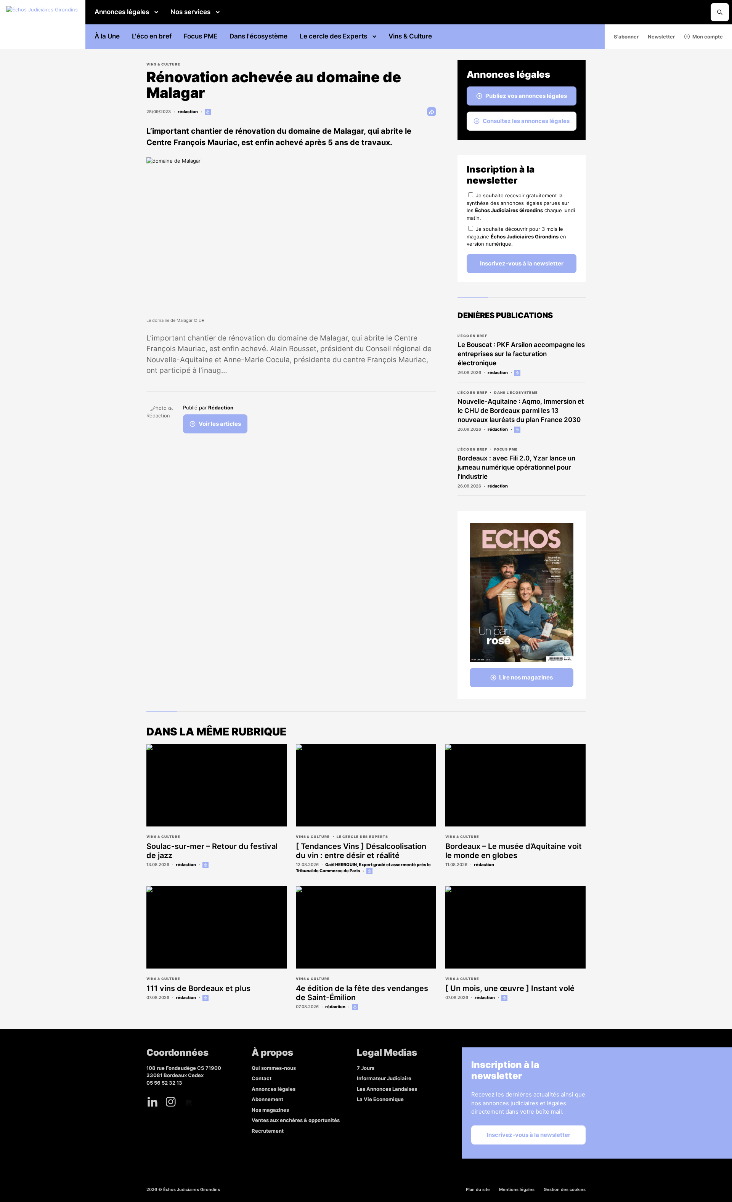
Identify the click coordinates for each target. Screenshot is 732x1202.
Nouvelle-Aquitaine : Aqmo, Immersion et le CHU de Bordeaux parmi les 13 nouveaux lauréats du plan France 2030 (521, 411)
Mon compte (707, 37)
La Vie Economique (380, 1099)
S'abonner (626, 37)
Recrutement (268, 1131)
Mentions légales (517, 1189)
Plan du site (478, 1189)
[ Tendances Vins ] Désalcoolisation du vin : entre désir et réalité (361, 851)
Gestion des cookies (565, 1189)
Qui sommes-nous (274, 1068)
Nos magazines (270, 1110)
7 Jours (365, 1068)
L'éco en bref (152, 36)
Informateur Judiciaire (384, 1078)
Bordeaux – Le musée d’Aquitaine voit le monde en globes (513, 851)
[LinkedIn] (152, 1102)
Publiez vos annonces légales (526, 95)
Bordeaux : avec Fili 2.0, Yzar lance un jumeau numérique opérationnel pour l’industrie (516, 467)
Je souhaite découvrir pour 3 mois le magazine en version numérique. (516, 236)
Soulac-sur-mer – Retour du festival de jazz (212, 851)
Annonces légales (122, 12)
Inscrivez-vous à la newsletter (521, 263)
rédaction (188, 111)
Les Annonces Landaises (387, 1089)
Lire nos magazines (526, 677)
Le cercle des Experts (333, 36)
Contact (261, 1078)
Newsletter (661, 37)
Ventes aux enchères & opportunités (296, 1120)
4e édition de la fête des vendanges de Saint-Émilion (362, 993)
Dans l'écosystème (258, 36)
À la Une (107, 36)
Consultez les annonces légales (526, 121)
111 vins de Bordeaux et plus (198, 988)
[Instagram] (171, 1102)
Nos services (190, 12)
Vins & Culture (410, 36)
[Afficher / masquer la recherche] (720, 12)
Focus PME (200, 36)
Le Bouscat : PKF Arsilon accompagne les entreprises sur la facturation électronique (521, 354)
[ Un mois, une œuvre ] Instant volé (510, 988)
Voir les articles (220, 423)
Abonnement (267, 1099)
